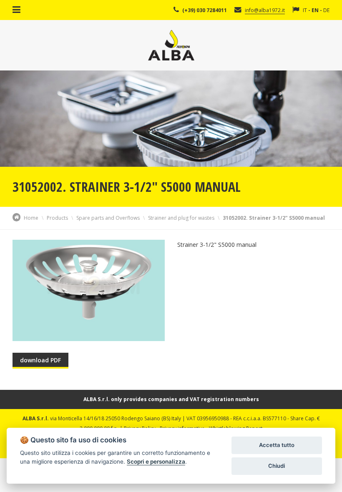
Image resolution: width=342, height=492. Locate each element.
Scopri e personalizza (156, 461)
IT (305, 10)
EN (315, 10)
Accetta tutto (276, 445)
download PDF (40, 360)
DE (326, 10)
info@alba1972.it (265, 10)
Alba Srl (171, 45)
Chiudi (276, 465)
